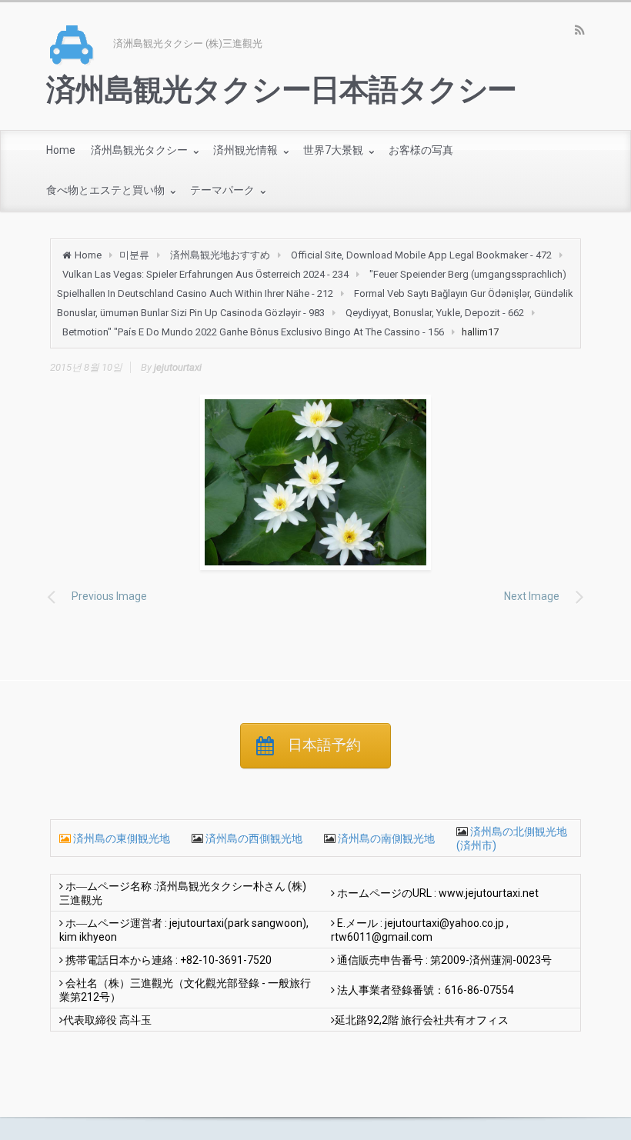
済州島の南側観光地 (385, 838)
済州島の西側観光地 (252, 838)
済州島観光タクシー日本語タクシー (281, 90)
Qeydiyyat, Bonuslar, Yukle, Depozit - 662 (435, 312)
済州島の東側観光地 (121, 838)
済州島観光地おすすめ (220, 255)
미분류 (134, 255)
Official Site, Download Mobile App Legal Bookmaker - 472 (421, 255)
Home (88, 255)
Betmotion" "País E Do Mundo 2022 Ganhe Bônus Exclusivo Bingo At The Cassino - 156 (253, 332)
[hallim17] (315, 483)
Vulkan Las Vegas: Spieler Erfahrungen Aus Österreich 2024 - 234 (205, 274)
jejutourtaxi (178, 367)
